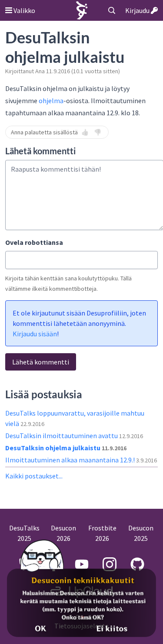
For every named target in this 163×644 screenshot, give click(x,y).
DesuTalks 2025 (24, 533)
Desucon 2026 (63, 533)
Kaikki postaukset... (34, 476)
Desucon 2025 (140, 533)
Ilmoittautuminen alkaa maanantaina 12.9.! (70, 459)
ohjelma (51, 100)
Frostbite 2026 (102, 533)
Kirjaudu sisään (35, 333)
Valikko (23, 10)
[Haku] (112, 10)
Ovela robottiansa (34, 242)
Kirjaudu (138, 10)
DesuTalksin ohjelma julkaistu (53, 447)
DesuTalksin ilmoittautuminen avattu (62, 435)
